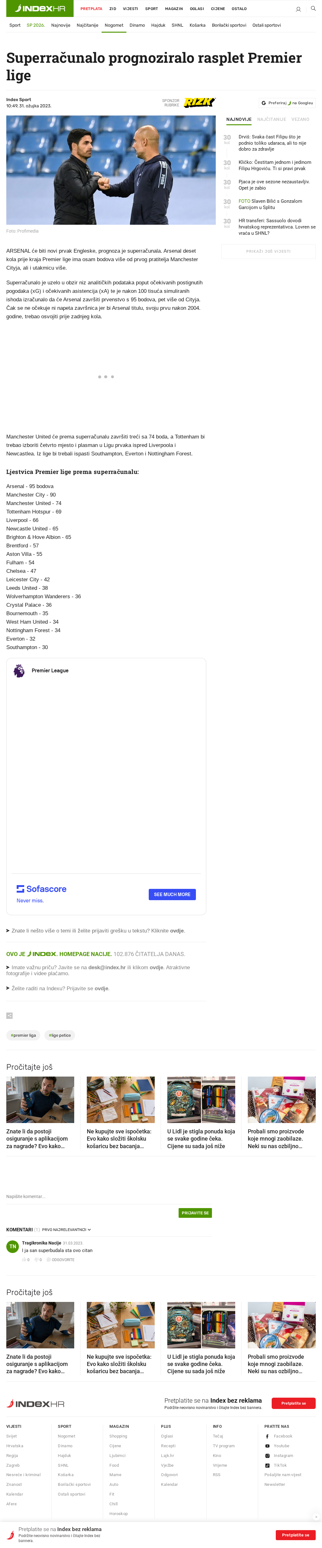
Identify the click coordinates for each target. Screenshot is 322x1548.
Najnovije (60, 25)
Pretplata (91, 9)
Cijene (218, 9)
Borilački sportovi (229, 25)
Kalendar (14, 1494)
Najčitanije (87, 25)
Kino (217, 1455)
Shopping (118, 1436)
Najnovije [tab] (239, 119)
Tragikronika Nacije (41, 1242)
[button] (14, 1097)
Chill (113, 1504)
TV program (224, 1445)
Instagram (283, 1455)
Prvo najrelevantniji (64, 1230)
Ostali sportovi (267, 25)
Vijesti (130, 9)
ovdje (156, 967)
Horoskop (118, 1513)
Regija (12, 1455)
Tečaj (218, 1436)
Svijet (11, 1436)
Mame (115, 1474)
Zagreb (12, 1465)
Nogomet (114, 25)
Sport (151, 9)
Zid (112, 9)
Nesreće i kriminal (23, 1474)
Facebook (283, 1436)
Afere (11, 1504)
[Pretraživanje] (311, 9)
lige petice (60, 1035)
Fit (111, 1494)
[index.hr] (40, 8)
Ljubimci (117, 1455)
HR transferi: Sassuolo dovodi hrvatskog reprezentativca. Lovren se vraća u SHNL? (277, 227)
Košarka (198, 25)
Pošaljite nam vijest (283, 1474)
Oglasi (197, 9)
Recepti (168, 1445)
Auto (113, 1484)
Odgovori (169, 1474)
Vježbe (167, 1465)
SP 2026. (36, 25)
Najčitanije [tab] (271, 119)
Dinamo (137, 25)
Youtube (282, 1445)
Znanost (14, 1484)
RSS (217, 1474)
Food (114, 1465)
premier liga (23, 1035)
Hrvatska (14, 1445)
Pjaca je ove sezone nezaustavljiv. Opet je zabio (274, 185)
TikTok (280, 1465)
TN (12, 1247)
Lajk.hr (167, 1455)
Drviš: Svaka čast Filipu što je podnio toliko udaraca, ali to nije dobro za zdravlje (272, 143)
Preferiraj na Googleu (291, 103)
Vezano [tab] (300, 119)
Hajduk (158, 25)
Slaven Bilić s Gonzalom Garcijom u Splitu (270, 204)
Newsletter (274, 1484)
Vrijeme (220, 1465)
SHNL (177, 25)
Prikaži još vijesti (268, 251)
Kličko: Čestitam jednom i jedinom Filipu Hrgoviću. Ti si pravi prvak (275, 165)
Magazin (119, 1426)
